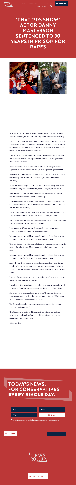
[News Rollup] (8, 4)
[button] (33, 2)
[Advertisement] (38, 114)
